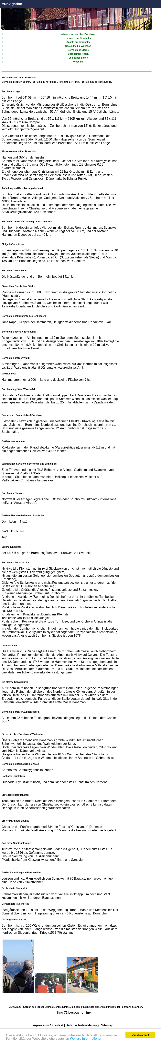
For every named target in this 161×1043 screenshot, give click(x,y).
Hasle (26, 197)
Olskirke (8, 582)
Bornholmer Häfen (78, 54)
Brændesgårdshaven (45, 553)
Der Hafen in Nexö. (15, 521)
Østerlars (8, 589)
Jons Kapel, (10, 322)
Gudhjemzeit (22, 129)
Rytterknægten (12, 337)
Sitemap (107, 1025)
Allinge (37, 197)
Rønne (14, 197)
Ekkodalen (9, 421)
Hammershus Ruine (21, 651)
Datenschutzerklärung (82, 1025)
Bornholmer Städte (78, 50)
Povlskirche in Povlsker (18, 621)
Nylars (6, 575)
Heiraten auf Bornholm (78, 38)
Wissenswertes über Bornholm (78, 34)
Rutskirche (9, 607)
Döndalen (8, 395)
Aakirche (8, 596)
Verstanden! (140, 1034)
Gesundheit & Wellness (78, 46)
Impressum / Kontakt (47, 1025)
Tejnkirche (9, 618)
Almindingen (10, 364)
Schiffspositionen (78, 58)
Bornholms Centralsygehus (20, 770)
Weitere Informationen (86, 1038)
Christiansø (79, 826)
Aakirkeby (80, 197)
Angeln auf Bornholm (78, 42)
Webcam (78, 62)
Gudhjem (50, 197)
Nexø (63, 197)
